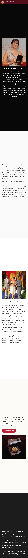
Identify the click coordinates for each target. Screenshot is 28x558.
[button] (26, 2)
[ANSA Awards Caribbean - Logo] (7, 2)
